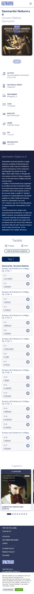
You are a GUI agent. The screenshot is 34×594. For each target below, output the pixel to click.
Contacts (6, 531)
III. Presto (6, 364)
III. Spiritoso (7, 427)
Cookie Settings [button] (8, 589)
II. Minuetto (7, 448)
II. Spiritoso (7, 286)
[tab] (9, 514)
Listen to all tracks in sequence (17, 251)
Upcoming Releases (10, 540)
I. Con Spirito (7, 278)
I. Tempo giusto (8, 349)
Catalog (6, 536)
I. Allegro (6, 380)
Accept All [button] (19, 589)
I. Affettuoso (7, 325)
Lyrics (4, 543)
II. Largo (6, 357)
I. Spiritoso (7, 302)
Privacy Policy (8, 552)
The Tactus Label (9, 528)
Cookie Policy (8, 548)
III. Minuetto (7, 396)
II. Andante (7, 310)
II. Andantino (7, 419)
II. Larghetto (7, 388)
